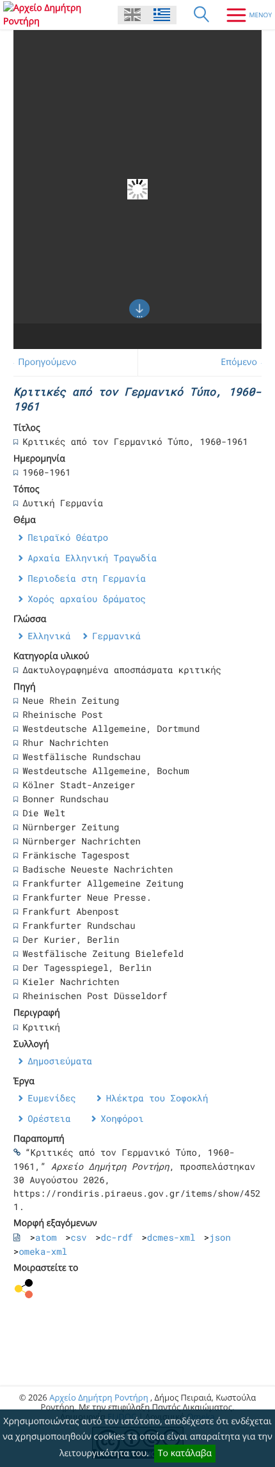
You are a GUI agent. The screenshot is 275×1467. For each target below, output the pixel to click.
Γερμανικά (116, 636)
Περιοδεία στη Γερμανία (87, 578)
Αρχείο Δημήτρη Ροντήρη (98, 1397)
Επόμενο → (244, 362)
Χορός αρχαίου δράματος (87, 599)
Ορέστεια (49, 1118)
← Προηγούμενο (42, 362)
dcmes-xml (171, 1237)
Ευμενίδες (52, 1098)
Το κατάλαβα (185, 1453)
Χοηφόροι (121, 1118)
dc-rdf (117, 1237)
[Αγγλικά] (132, 15)
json (220, 1237)
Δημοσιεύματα (60, 1061)
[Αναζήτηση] (201, 15)
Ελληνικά (49, 636)
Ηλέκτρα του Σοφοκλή (157, 1098)
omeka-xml (43, 1251)
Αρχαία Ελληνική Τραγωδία (92, 558)
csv (79, 1237)
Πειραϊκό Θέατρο (68, 537)
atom (46, 1237)
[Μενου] (244, 14)
